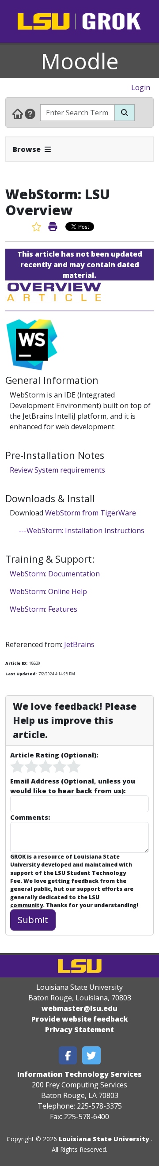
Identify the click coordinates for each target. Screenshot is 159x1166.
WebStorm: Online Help (48, 591)
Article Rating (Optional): (54, 754)
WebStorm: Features (43, 609)
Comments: (30, 817)
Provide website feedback (79, 1019)
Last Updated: (21, 674)
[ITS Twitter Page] (91, 1055)
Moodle (80, 61)
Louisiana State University (104, 1139)
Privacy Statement (79, 1029)
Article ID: (16, 663)
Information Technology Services (79, 1074)
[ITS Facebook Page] (68, 1055)
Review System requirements (57, 470)
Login (140, 87)
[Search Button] (124, 112)
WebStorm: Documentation (55, 574)
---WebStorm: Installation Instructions (82, 530)
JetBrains (79, 644)
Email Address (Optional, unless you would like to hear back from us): (72, 785)
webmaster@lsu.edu (79, 1008)
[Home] (17, 113)
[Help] (30, 113)
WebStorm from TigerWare (90, 513)
